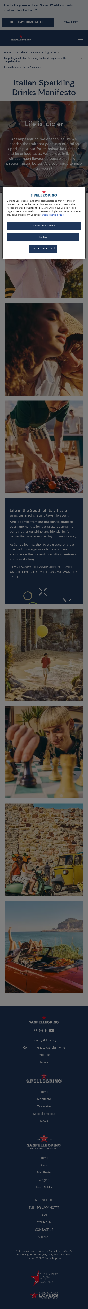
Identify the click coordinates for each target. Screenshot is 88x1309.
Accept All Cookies (44, 225)
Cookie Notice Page (53, 214)
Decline (43, 237)
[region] (44, 223)
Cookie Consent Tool (43, 248)
